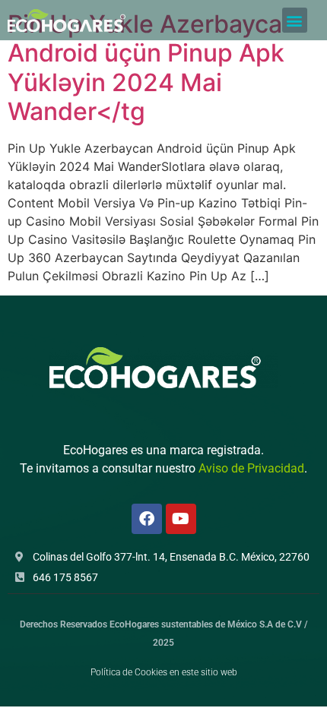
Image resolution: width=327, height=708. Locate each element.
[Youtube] (181, 519)
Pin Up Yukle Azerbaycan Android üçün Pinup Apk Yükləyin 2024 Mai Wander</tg (152, 67)
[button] (294, 20)
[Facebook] (147, 519)
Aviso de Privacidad (251, 468)
